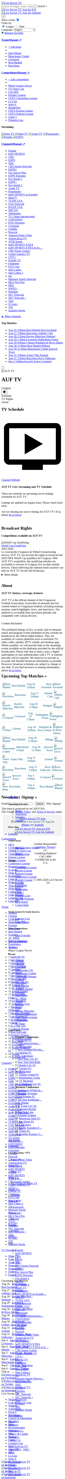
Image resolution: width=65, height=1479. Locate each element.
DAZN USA (22, 1306)
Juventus (20, 992)
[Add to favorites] (4, 392)
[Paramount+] (52, 133)
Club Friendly (23, 935)
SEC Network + (24, 1397)
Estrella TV (21, 1359)
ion (17, 1375)
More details (11, 575)
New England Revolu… (31, 1049)
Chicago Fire (25, 1046)
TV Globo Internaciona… (29, 1315)
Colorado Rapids (27, 1109)
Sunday (19, 820)
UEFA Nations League (20, 113)
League (9, 26)
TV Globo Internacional (21, 216)
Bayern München (24, 1010)
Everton (19, 979)
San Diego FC (26, 1121)
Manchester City (24, 970)
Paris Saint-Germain (26, 1017)
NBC (18, 1262)
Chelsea (19, 964)
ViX (17, 1406)
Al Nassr (20, 1023)
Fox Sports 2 (22, 1284)
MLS (11, 1446)
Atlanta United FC (29, 1074)
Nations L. (14, 1437)
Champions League (26, 867)
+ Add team (14, 46)
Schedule (6, 395)
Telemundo (21, 1312)
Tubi (17, 1400)
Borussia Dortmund (26, 1014)
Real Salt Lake (26, 1112)
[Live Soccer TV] (11, 2)
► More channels (11, 316)
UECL (12, 1440)
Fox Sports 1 (22, 1278)
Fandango (20, 1362)
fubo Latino (21, 1369)
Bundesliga (21, 889)
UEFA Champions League (22, 98)
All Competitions (17, 941)
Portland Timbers (27, 1115)
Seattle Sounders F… (30, 1127)
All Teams (14, 1140)
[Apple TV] (36, 133)
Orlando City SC (27, 1065)
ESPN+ (19, 1281)
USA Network (23, 1303)
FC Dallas (23, 1102)
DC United (25, 1071)
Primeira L (14, 1468)
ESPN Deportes (24, 1275)
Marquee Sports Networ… (29, 1378)
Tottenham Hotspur (25, 976)
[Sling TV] (21, 133)
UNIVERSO (22, 1319)
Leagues (13, 833)
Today (18, 810)
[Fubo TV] (7, 133)
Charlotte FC (25, 1052)
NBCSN (20, 1309)
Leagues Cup (22, 918)
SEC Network (23, 1394)
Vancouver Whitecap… (30, 1090)
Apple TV (21, 1287)
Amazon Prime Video (27, 1334)
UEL (11, 1433)
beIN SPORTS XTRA (27, 1344)
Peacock (19, 1331)
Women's (13, 1424)
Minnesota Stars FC (30, 1118)
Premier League (24, 879)
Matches (13, 797)
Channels (13, 1145)
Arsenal (19, 960)
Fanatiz (19, 1250)
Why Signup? (53, 804)
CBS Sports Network (27, 1265)
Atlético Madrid (24, 989)
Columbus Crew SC (30, 1084)
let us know (15, 514)
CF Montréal (26, 1080)
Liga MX (20, 921)
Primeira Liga (22, 895)
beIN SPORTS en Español (23, 194)
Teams (11, 947)
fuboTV (19, 1297)
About (4, 402)
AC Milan (20, 998)
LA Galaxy (25, 1124)
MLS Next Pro (23, 1381)
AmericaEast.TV (24, 1337)
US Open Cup (23, 850)
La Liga (19, 883)
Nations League (24, 873)
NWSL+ (20, 1387)
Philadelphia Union (29, 1077)
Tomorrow (21, 814)
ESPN (18, 1259)
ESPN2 (19, 1268)
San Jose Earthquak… (30, 1099)
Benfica (19, 1004)
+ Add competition (18, 79)
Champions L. (16, 1430)
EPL (10, 1452)
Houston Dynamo (27, 1093)
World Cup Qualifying (13, 545)
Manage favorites (13, 32)
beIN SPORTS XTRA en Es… (25, 247)
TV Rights (7, 398)
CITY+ (19, 1356)
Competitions (9, 72)
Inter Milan (21, 995)
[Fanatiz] (6, 137)
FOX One (20, 1366)
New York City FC (28, 1058)
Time (21, 26)
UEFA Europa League (20, 110)
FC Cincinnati (25, 1055)
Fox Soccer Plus (24, 1272)
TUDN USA (22, 1300)
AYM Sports (22, 1340)
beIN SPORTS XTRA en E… (32, 1347)
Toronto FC (25, 1068)
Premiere (20, 1391)
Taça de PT (14, 1471)
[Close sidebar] (2, 367)
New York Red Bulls (29, 1062)
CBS (18, 1256)
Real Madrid (22, 985)
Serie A (19, 886)
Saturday (20, 817)
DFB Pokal (21, 901)
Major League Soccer (27, 847)
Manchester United (25, 973)
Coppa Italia (22, 905)
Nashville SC (25, 1040)
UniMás (19, 1328)
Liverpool (20, 967)
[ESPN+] (18, 137)
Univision (20, 1325)
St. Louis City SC (27, 1105)
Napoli (19, 1001)
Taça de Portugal (24, 898)
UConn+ (20, 1403)
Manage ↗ (15, 39)
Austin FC (24, 1131)
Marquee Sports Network (22, 279)
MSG (18, 1384)
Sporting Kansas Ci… (31, 1134)
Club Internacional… (29, 1043)
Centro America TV (26, 1353)
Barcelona (20, 982)
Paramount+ (22, 1290)
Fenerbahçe (21, 1020)
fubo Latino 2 (22, 1372)
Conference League (26, 876)
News (11, 1421)
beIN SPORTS (23, 1253)
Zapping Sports (23, 1409)
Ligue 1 (19, 892)
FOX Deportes (23, 1322)
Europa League (23, 870)
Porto (18, 1007)
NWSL (19, 853)
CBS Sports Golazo (26, 1350)
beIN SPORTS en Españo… (31, 1294)
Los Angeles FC (26, 1096)
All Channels (15, 1415)
